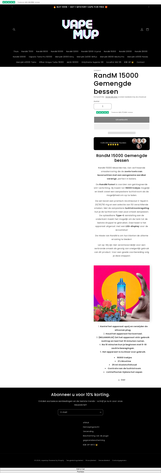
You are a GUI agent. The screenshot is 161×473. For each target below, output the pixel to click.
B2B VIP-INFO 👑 (90, 444)
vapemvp (44, 460)
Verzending (88, 431)
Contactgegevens (119, 460)
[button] (121, 127)
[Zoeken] (14, 29)
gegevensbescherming (94, 440)
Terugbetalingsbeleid (74, 460)
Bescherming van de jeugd (95, 436)
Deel (123, 380)
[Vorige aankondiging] (12, 7)
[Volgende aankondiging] (149, 7)
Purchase (80, 472)
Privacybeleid (91, 460)
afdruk (86, 422)
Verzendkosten (111, 97)
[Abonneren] (100, 412)
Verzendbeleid (104, 460)
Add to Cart (80, 469)
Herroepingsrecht (91, 427)
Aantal (96, 101)
